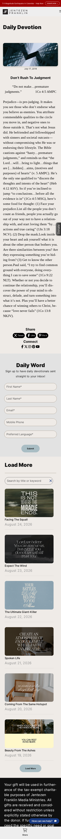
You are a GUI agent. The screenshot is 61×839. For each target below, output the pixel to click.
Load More (30, 768)
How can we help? (42, 820)
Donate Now (51, 3)
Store (25, 835)
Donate (58, 229)
